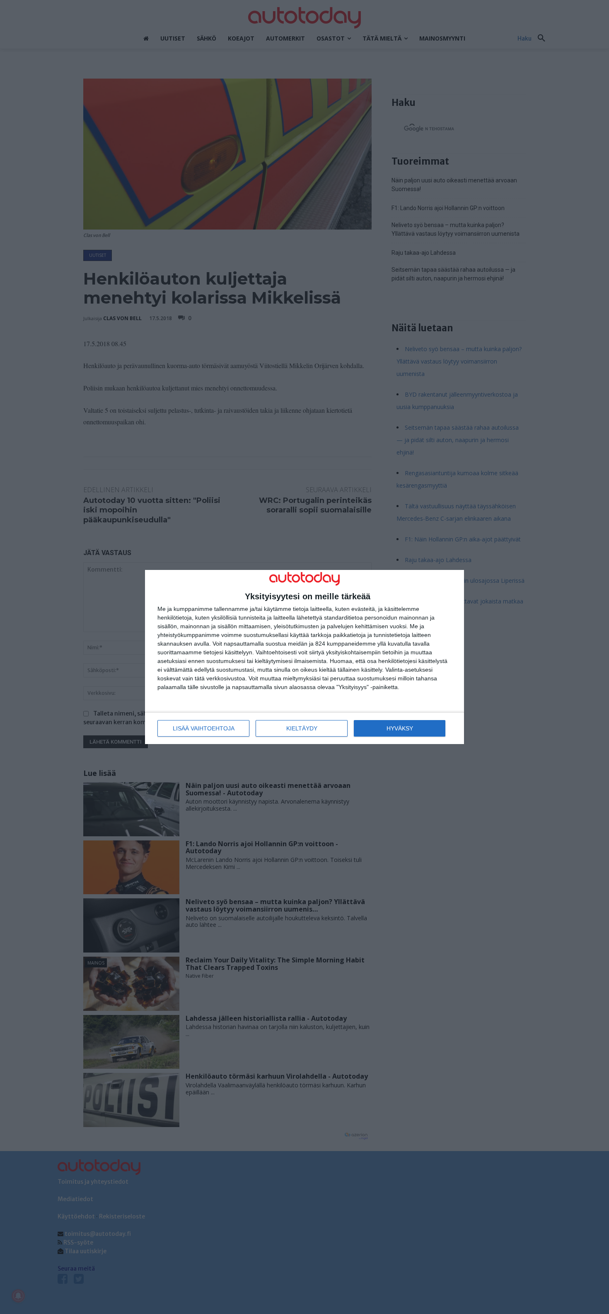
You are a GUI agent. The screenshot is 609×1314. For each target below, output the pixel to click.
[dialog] (304, 657)
